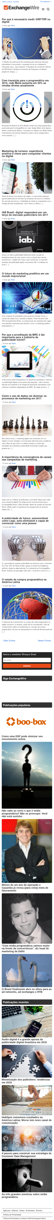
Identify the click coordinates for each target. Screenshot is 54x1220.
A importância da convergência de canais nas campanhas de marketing (26, 458)
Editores (15, 1210)
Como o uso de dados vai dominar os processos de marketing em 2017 (24, 397)
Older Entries (9, 640)
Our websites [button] (45, 1)
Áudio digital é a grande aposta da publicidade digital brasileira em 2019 (24, 1041)
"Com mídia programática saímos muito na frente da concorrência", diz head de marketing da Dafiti (26, 948)
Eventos (39, 1210)
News (13, 25)
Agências (6, 1210)
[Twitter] (4, 684)
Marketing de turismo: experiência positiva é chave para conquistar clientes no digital (26, 153)
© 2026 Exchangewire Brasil (36, 1218)
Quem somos (7, 1)
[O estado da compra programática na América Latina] (27, 603)
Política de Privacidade (12, 1214)
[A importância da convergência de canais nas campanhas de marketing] (27, 481)
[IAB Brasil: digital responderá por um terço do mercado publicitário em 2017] (27, 236)
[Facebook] (10, 684)
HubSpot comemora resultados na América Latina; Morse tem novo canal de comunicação (27, 1120)
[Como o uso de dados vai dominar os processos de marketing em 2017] (27, 420)
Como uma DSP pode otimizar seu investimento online (22, 738)
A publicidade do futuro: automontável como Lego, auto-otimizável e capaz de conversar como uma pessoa (25, 520)
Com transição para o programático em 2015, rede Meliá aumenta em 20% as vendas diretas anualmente (25, 83)
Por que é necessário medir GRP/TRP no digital (26, 20)
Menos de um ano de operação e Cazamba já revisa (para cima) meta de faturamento (25, 888)
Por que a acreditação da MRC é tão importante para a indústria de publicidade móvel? (23, 337)
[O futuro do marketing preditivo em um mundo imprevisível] (27, 298)
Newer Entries (44, 640)
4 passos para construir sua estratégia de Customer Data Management (26, 1155)
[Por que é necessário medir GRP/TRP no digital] (27, 43)
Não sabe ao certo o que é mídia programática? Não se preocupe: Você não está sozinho (24, 813)
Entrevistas (30, 1210)
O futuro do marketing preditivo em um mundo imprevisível (25, 275)
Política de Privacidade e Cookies (14, 1218)
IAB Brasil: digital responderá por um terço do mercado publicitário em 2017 (25, 213)
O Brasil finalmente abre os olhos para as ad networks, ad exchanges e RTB (27, 990)
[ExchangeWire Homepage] (21, 7)
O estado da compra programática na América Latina (24, 581)
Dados (22, 1210)
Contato (16, 1)
